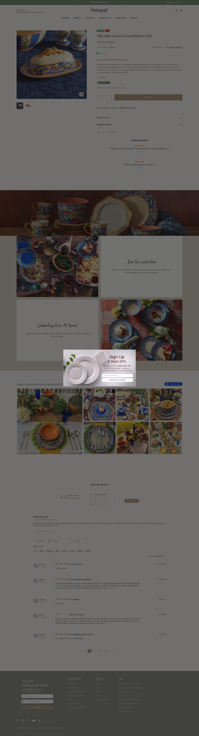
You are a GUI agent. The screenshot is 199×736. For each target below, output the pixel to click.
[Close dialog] (134, 351)
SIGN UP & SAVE (117, 380)
